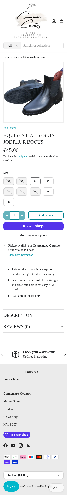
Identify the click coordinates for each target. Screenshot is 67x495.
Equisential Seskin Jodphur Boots (29, 57)
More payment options (33, 235)
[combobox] (33, 45)
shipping (23, 156)
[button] (61, 21)
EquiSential (9, 127)
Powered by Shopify (42, 486)
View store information (20, 254)
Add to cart (46, 215)
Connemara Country (21, 486)
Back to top (32, 371)
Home (6, 57)
